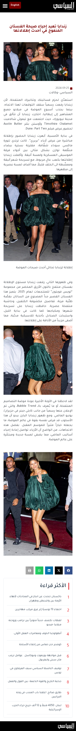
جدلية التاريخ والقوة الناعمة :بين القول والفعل (34, 681)
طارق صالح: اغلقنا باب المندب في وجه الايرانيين (38, 694)
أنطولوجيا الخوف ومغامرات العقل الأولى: (37, 633)
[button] (5, 6)
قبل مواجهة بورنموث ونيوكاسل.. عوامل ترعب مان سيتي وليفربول (34, 657)
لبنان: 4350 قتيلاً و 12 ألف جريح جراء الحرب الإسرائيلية (36, 707)
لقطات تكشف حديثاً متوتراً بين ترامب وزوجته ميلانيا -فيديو (34, 622)
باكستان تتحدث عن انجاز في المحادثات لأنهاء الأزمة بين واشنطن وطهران (35, 598)
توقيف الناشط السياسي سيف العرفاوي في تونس (35, 670)
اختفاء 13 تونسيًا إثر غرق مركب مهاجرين (38, 609)
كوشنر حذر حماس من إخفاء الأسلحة (40, 644)
